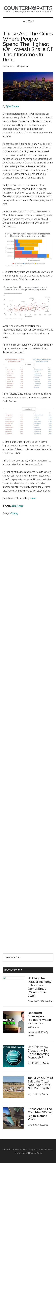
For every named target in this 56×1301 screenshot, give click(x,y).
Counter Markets (28, 8)
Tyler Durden (12, 106)
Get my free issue (28, 918)
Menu (30, 21)
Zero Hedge (17, 505)
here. (33, 498)
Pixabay (14, 513)
